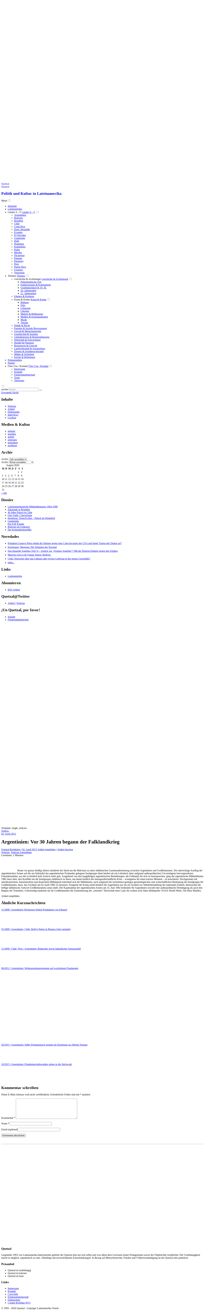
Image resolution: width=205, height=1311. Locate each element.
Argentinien (20, 215)
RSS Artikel (14, 589)
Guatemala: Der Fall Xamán (16, 522)
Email (9, 1129)
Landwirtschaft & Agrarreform (29, 348)
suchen (4, 389)
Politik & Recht (22, 325)
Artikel (11, 409)
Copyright (13, 1294)
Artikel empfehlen (46, 849)
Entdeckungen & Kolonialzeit (35, 284)
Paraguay (19, 261)
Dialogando (14, 412)
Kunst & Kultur (22, 299)
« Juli (4, 493)
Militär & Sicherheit (24, 354)
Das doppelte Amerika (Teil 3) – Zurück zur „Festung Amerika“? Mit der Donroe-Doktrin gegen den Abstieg (63, 551)
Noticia (5, 831)
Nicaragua (19, 255)
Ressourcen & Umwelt (25, 345)
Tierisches (19, 380)
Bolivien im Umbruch (19, 526)
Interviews (13, 414)
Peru (16, 264)
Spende (11, 616)
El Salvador (20, 235)
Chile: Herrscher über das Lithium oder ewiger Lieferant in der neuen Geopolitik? (49, 558)
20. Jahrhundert (28, 290)
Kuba (17, 249)
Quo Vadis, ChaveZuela (20, 515)
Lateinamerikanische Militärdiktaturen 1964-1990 (33, 506)
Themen (12, 275)
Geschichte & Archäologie (27, 279)
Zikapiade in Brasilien (19, 509)
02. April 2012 (8, 833)
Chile (17, 223)
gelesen (11, 431)
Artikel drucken (65, 849)
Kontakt (18, 372)
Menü (4, 200)
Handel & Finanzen (24, 342)
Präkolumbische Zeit (30, 282)
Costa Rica (19, 226)
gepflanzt (12, 445)
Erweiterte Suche (10, 392)
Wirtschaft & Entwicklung (27, 340)
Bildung (24, 302)
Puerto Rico (20, 267)
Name (5, 1123)
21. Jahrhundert (28, 293)
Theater (24, 322)
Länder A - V (14, 212)
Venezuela (19, 272)
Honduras (19, 243)
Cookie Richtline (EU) (19, 1302)
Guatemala (19, 238)
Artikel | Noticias (16, 603)
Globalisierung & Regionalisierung (31, 337)
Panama (18, 258)
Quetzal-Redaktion (11, 849)
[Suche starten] (40, 390)
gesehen (12, 434)
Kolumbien (19, 246)
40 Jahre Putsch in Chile (20, 512)
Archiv (4, 459)
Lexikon (12, 417)
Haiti (16, 241)
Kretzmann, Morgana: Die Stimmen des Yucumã (32, 547)
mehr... (11, 562)
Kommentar (8, 1118)
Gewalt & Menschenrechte (27, 331)
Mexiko (18, 252)
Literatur (24, 311)
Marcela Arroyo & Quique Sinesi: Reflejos (29, 554)
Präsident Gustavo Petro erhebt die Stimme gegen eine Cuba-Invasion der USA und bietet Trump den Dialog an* (65, 543)
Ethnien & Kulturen (24, 296)
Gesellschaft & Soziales (26, 334)
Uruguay (18, 269)
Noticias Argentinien (21, 852)
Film (22, 305)
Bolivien (18, 218)
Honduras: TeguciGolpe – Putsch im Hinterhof (31, 518)
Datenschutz (14, 1300)
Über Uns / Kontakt (18, 366)
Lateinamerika (15, 576)
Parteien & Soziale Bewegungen (30, 328)
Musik (23, 319)
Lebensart (25, 308)
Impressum (19, 369)
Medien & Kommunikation (34, 316)
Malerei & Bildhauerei (31, 314)
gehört (11, 437)
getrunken (13, 442)
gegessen (12, 439)
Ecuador (18, 232)
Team (17, 377)
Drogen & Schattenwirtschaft (29, 351)
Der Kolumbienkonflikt (19, 529)
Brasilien (18, 220)
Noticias (12, 406)
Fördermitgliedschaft (24, 374)
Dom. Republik (22, 229)
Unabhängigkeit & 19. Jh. (33, 287)
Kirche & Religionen (24, 357)
